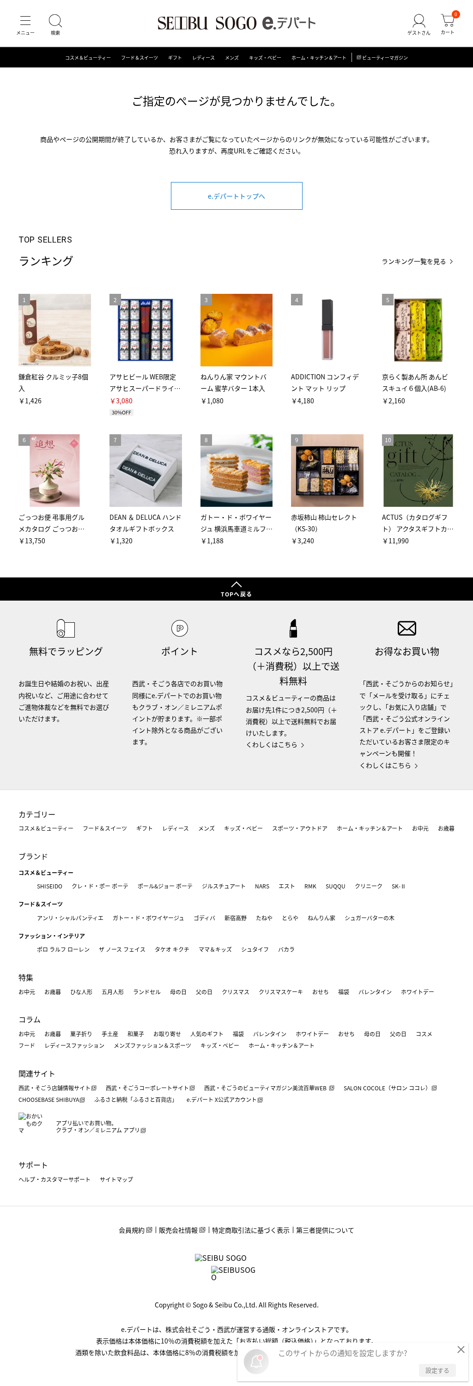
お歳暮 (446, 828)
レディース (203, 57)
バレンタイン (375, 992)
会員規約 (132, 1229)
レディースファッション (74, 1045)
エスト (287, 886)
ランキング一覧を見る (414, 261)
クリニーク (368, 886)
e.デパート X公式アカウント (222, 1099)
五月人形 (113, 992)
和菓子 (135, 1034)
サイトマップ (116, 1179)
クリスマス (235, 992)
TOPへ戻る (236, 594)
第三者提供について (325, 1229)
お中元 (420, 828)
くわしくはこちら (271, 744)
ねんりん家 (321, 918)
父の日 (204, 992)
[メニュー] (25, 25)
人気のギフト (207, 1034)
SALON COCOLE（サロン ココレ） (387, 1088)
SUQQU (336, 886)
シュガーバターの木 (369, 918)
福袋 (343, 992)
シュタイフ (255, 949)
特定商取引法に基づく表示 (251, 1229)
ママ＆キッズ (215, 949)
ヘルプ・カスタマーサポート (54, 1179)
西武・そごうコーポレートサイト (147, 1088)
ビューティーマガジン (385, 57)
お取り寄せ (167, 1034)
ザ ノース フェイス (122, 949)
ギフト (175, 57)
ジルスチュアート (224, 886)
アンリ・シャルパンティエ (70, 918)
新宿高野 (235, 918)
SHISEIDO (49, 886)
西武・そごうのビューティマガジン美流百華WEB (266, 1088)
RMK (310, 886)
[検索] (55, 25)
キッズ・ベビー (265, 57)
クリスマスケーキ (281, 992)
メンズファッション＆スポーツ (152, 1045)
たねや (264, 918)
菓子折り (81, 1034)
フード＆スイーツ (139, 57)
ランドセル (147, 992)
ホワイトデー (417, 992)
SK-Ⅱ (399, 886)
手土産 (110, 1034)
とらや (290, 918)
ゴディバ (204, 918)
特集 (25, 977)
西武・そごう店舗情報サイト (54, 1088)
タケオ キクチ (172, 949)
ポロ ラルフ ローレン (63, 949)
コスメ (424, 1034)
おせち (320, 992)
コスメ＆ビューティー (88, 57)
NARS (262, 886)
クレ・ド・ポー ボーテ (100, 886)
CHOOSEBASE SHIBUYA (48, 1099)
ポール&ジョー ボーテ (165, 886)
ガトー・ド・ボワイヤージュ (148, 918)
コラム (29, 1019)
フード (26, 1045)
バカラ (286, 949)
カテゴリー (36, 814)
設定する (437, 1370)
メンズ (232, 57)
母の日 (178, 992)
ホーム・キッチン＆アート (318, 57)
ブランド (33, 856)
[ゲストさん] (419, 25)
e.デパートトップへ (236, 196)
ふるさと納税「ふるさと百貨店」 (135, 1099)
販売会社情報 (178, 1229)
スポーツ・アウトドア (299, 828)
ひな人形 (81, 992)
